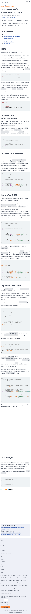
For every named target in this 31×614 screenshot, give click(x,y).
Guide (17, 580)
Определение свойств (9, 38)
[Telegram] (8, 489)
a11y (2, 575)
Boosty (2, 559)
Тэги (1, 548)
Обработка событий (9, 42)
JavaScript (13, 17)
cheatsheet (18, 575)
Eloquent (19, 577)
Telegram (3, 561)
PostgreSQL (10, 585)
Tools (6, 590)
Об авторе (19, 610)
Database (5, 577)
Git (6, 580)
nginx (24, 583)
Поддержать (5, 607)
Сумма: (2, 600)
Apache (5, 575)
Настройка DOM (8, 40)
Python (16, 585)
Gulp (21, 580)
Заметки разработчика (5, 5)
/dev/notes (5, 2)
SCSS (26, 585)
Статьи (12, 5)
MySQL (20, 583)
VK (1, 564)
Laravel (16, 583)
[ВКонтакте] (3, 489)
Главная (2, 543)
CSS (1, 577)
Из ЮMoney (4, 602)
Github (2, 569)
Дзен (2, 556)
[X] (10, 489)
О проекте (24, 610)
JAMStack (3, 583)
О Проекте (3, 550)
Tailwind (20, 588)
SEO (6, 588)
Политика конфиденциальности (15, 612)
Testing (2, 590)
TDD (24, 588)
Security (2, 588)
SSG (12, 588)
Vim (15, 590)
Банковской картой (6, 605)
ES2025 (24, 577)
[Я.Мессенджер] (1, 489)
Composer (24, 575)
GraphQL (10, 580)
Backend (10, 575)
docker (14, 577)
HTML (8, 17)
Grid (14, 580)
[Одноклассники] (6, 489)
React (20, 585)
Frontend (16, 5)
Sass (23, 585)
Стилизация (7, 43)
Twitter (2, 566)
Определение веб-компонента (12, 36)
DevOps (10, 577)
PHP (6, 585)
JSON (12, 583)
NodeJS (2, 585)
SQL (9, 588)
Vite (18, 590)
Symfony (16, 588)
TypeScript (10, 590)
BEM (14, 575)
